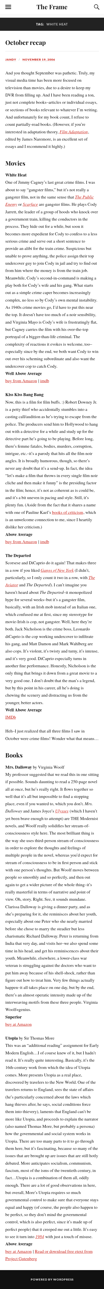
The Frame (52, 6)
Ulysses (61, 811)
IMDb (10, 717)
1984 (39, 1236)
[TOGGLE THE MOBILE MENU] (8, 7)
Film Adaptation (73, 132)
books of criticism (67, 512)
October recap (25, 42)
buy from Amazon (21, 380)
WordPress (63, 1279)
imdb (44, 380)
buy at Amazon (18, 1024)
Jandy (10, 59)
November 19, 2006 (38, 59)
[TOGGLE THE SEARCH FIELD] (96, 7)
